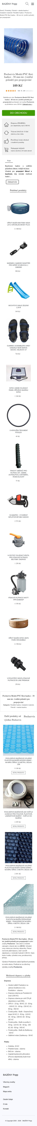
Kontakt (6, 1109)
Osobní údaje (8, 1099)
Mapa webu (7, 1091)
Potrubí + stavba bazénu (20, 10)
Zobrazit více (12, 182)
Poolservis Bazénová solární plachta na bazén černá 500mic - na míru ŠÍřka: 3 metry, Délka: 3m (18, 868)
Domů (2, 10)
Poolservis (30, 102)
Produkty (8, 10)
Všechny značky (9, 1082)
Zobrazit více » (27, 104)
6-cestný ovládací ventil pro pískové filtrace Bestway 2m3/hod (18, 557)
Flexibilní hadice (18, 13)
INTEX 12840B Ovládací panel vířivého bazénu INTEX (18, 390)
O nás (5, 1104)
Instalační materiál (6, 13)
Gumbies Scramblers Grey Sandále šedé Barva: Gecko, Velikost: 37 (18, 348)
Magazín (6, 1087)
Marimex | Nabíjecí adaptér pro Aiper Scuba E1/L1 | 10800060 (18, 265)
